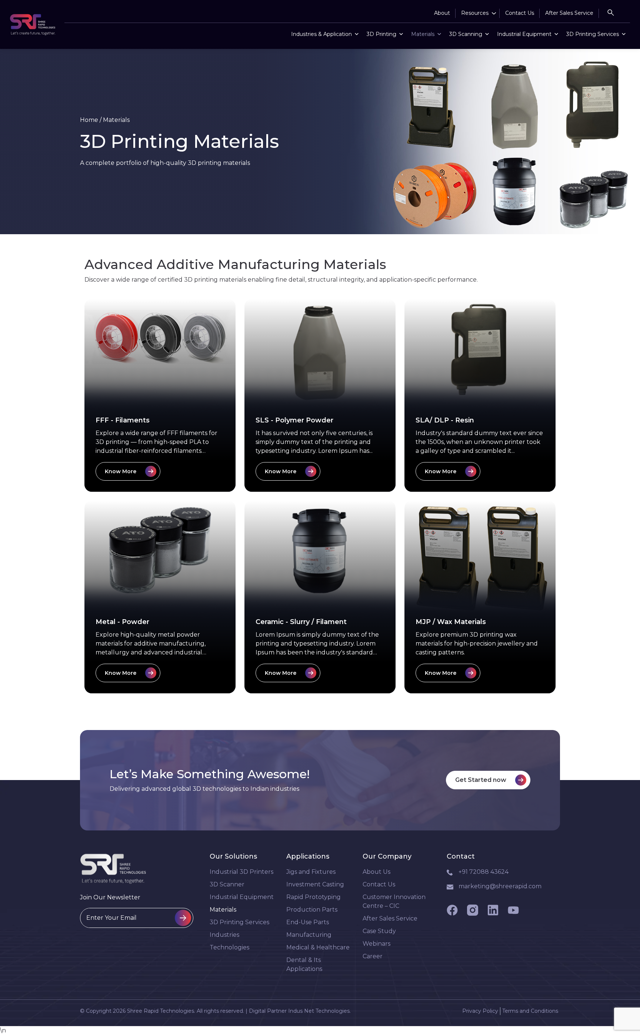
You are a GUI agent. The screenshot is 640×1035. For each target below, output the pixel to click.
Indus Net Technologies (319, 1011)
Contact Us (519, 13)
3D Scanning (465, 34)
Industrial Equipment (524, 34)
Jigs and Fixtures (311, 871)
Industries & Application (321, 34)
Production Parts (311, 909)
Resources (475, 13)
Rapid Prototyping (313, 896)
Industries (224, 934)
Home (89, 119)
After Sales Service (569, 13)
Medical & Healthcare (318, 947)
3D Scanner (227, 884)
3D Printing (381, 34)
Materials (422, 34)
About (442, 13)
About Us (376, 871)
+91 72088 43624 (484, 871)
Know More (120, 471)
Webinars (376, 943)
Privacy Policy (480, 1011)
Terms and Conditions (530, 1011)
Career (373, 956)
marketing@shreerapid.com (500, 886)
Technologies (229, 947)
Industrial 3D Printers (241, 871)
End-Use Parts (307, 922)
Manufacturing (308, 934)
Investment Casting (315, 884)
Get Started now (480, 779)
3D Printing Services (592, 34)
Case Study (379, 931)
